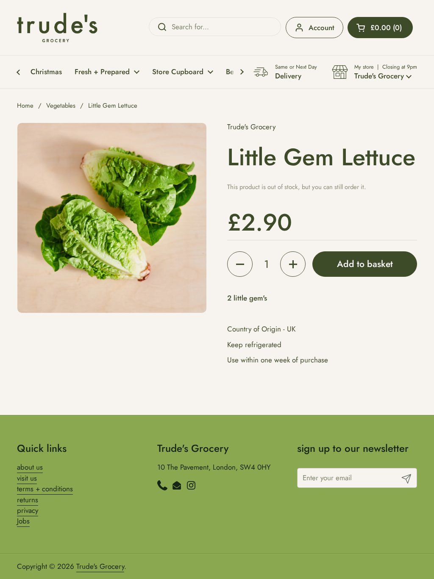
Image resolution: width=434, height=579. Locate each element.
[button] (380, 27)
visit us (27, 478)
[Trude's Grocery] (57, 27)
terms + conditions (45, 489)
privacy (27, 510)
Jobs (23, 521)
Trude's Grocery (100, 566)
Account (321, 27)
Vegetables (60, 105)
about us (30, 467)
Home (25, 105)
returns (27, 500)
